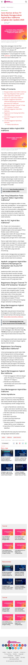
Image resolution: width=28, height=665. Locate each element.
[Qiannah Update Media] (8, 1)
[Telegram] (13, 648)
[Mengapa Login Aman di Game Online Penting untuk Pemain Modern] (7, 467)
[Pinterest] (8, 645)
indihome (9, 437)
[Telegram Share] (23, 443)
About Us (9, 652)
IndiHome (7, 55)
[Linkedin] (20, 645)
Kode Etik (16, 652)
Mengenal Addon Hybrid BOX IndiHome (15, 92)
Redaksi (15, 654)
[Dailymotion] (18, 648)
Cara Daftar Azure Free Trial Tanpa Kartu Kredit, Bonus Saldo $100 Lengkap (20, 538)
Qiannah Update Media (16, 661)
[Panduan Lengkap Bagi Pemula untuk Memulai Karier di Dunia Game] (21, 453)
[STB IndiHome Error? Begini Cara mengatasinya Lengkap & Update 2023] (20, 546)
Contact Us (22, 652)
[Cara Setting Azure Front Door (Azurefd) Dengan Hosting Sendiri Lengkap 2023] (7, 546)
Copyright (21, 654)
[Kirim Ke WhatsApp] (26, 443)
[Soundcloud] (15, 648)
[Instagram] (14, 645)
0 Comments (5, 443)
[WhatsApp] (7, 648)
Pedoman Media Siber (8, 657)
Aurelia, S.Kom (7, 22)
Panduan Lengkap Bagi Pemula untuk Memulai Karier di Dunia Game (21, 459)
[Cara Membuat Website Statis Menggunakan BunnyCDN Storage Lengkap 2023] (7, 532)
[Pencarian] (26, 2)
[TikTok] (10, 648)
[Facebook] (3, 645)
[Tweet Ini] (17, 443)
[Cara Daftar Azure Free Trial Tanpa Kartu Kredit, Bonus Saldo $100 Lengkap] (20, 532)
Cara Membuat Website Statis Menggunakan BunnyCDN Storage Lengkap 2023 (7, 538)
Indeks (4, 652)
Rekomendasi (4, 10)
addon (3, 437)
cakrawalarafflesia (14, 659)
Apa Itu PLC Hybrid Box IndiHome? (13, 97)
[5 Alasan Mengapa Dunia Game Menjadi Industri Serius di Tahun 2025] (21, 467)
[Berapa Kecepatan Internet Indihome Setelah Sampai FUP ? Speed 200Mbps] (7, 453)
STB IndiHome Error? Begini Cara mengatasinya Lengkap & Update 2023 (20, 552)
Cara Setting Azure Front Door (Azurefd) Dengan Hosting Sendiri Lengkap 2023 (7, 552)
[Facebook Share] (14, 443)
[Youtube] (22, 645)
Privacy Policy (7, 654)
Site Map (23, 657)
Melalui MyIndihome (13, 124)
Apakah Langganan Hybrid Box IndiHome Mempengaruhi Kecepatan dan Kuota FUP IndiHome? (14, 101)
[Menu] (2, 1)
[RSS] (21, 648)
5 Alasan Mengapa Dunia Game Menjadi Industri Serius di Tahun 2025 (20, 473)
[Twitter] (6, 645)
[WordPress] (11, 645)
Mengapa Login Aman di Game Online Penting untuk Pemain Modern (7, 473)
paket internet (17, 437)
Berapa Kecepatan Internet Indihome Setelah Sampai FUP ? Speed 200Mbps (6, 459)
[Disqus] (14, 501)
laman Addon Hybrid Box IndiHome (13, 317)
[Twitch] (25, 645)
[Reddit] (17, 645)
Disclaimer (10, 655)
